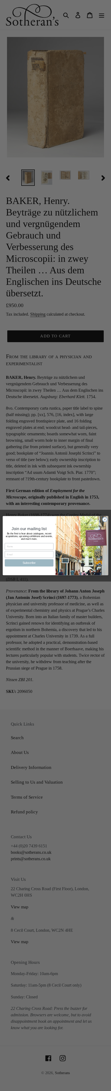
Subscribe (29, 562)
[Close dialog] (104, 519)
